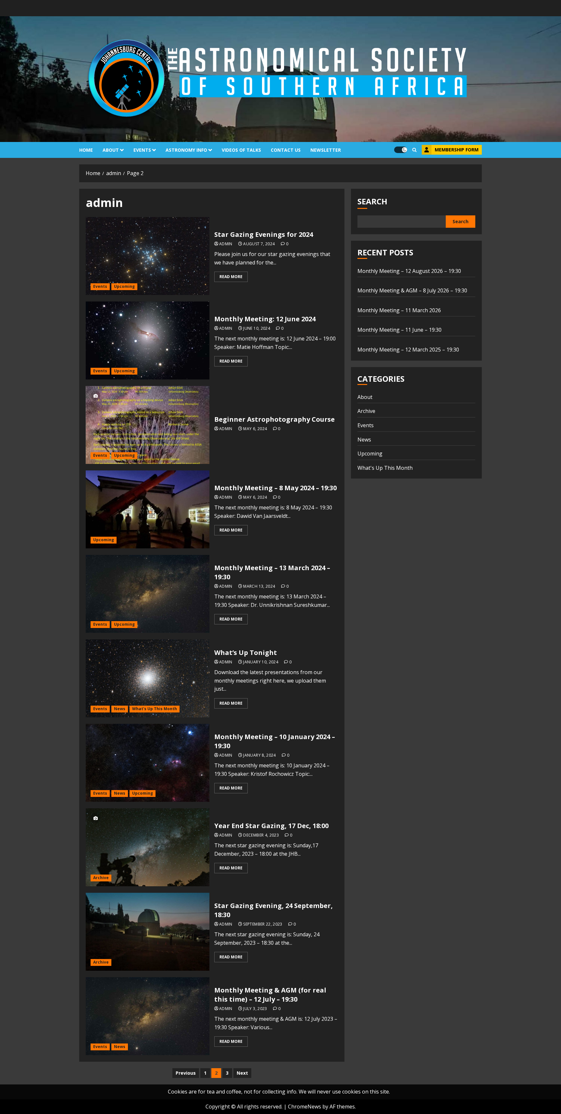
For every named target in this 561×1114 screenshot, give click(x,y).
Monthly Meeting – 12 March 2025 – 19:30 (408, 349)
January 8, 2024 (259, 755)
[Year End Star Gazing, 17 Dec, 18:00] (147, 847)
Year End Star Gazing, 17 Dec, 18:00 (271, 825)
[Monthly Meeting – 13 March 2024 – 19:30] (147, 594)
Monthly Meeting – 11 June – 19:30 (399, 330)
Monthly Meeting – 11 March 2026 (399, 310)
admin (225, 244)
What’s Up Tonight (245, 652)
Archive (101, 877)
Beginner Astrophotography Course (274, 419)
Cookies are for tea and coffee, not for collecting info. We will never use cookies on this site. (279, 1091)
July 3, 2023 (255, 1008)
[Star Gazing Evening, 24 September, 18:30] (147, 932)
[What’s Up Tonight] (147, 678)
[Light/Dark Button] (400, 150)
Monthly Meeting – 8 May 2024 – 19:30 (275, 487)
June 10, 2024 (256, 328)
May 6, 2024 (255, 428)
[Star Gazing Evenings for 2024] (147, 256)
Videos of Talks (241, 150)
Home (86, 150)
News (119, 708)
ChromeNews (304, 1106)
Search (372, 201)
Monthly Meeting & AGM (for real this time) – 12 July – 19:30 (270, 995)
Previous (186, 1073)
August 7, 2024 (259, 244)
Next (242, 1073)
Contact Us (286, 150)
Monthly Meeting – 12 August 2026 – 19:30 (409, 271)
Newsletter (325, 150)
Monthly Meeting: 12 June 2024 (265, 318)
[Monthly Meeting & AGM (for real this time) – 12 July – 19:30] (147, 1016)
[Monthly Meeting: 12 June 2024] (147, 340)
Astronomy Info (186, 150)
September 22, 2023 (262, 924)
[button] (414, 150)
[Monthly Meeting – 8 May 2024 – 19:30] (147, 509)
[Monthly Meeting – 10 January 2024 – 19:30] (147, 763)
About (111, 150)
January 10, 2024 (260, 662)
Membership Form (457, 150)
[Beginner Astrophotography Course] (147, 425)
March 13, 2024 (259, 586)
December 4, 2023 (261, 835)
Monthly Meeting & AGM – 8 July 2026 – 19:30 (412, 290)
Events (142, 150)
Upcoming (124, 286)
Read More (231, 276)
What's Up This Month (154, 708)
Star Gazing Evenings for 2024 (263, 234)
